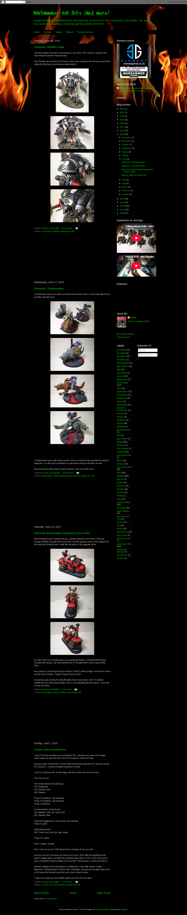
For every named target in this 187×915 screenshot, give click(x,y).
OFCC (119, 461)
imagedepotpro (102, 909)
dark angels (122, 405)
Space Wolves (73, 476)
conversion (121, 398)
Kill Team (121, 445)
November (127, 141)
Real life (120, 489)
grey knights (122, 439)
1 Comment (66, 689)
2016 (122, 131)
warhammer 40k (67, 231)
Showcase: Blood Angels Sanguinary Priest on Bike (62, 533)
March (125, 187)
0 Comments (66, 228)
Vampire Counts (124, 539)
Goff (118, 435)
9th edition (121, 360)
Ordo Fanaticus (123, 337)
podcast (120, 479)
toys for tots (122, 535)
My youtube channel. (126, 334)
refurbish (120, 492)
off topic (120, 464)
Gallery (59, 32)
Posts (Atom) (51, 899)
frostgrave (121, 420)
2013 (122, 202)
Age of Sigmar (123, 366)
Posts (143, 350)
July (124, 155)
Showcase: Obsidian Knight (49, 47)
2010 (122, 213)
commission (46, 231)
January (126, 194)
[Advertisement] (72, 258)
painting (55, 231)
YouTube (47, 32)
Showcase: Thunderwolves (49, 288)
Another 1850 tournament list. (50, 749)
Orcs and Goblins (124, 467)
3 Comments (67, 473)
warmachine (122, 555)
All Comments (146, 355)
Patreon (69, 32)
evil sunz (120, 413)
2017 (122, 127)
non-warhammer (124, 455)
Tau (118, 525)
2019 (122, 120)
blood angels (46, 476)
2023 (122, 109)
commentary (122, 392)
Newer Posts (41, 893)
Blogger (124, 909)
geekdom (121, 427)
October (126, 145)
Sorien (133, 318)
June (124, 159)
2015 (122, 134)
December (127, 137)
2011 (122, 210)
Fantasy (120, 417)
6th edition (121, 350)
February (126, 191)
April (124, 183)
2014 (122, 199)
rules (119, 499)
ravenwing (121, 486)
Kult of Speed (122, 448)
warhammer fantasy (122, 551)
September (127, 148)
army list (44, 885)
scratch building (123, 502)
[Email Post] (77, 228)
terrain (119, 529)
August (125, 152)
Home (36, 32)
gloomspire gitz (123, 430)
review (119, 496)
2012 (122, 206)
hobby (55, 476)
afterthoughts (122, 363)
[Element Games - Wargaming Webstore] (134, 77)
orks (51, 885)
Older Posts (104, 893)
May (124, 180)
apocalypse (122, 373)
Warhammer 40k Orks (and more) (71, 13)
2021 (122, 113)
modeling (121, 452)
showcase (121, 508)
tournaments (59, 885)
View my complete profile (138, 321)
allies (119, 370)
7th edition (121, 353)
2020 (122, 116)
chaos (119, 388)
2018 (122, 123)
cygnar (120, 401)
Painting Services (85, 32)
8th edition (121, 356)
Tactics (120, 522)
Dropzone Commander (122, 409)
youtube (120, 558)
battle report (122, 379)
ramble (120, 483)
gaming (120, 423)
